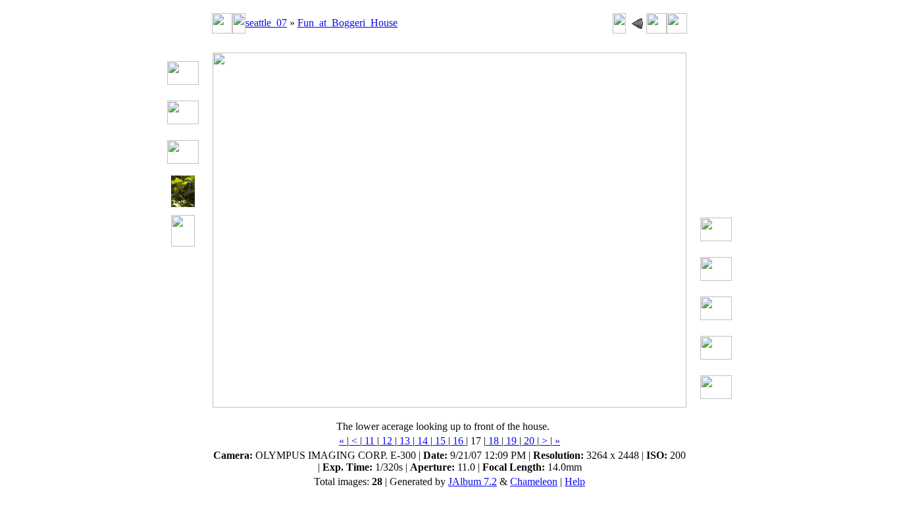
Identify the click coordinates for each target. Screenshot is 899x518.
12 (387, 440)
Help (575, 481)
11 (369, 440)
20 (529, 440)
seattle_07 (266, 22)
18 (493, 440)
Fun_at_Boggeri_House (347, 22)
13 (405, 440)
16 (458, 440)
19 (511, 440)
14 (422, 440)
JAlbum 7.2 (472, 481)
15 (440, 440)
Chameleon (533, 481)
